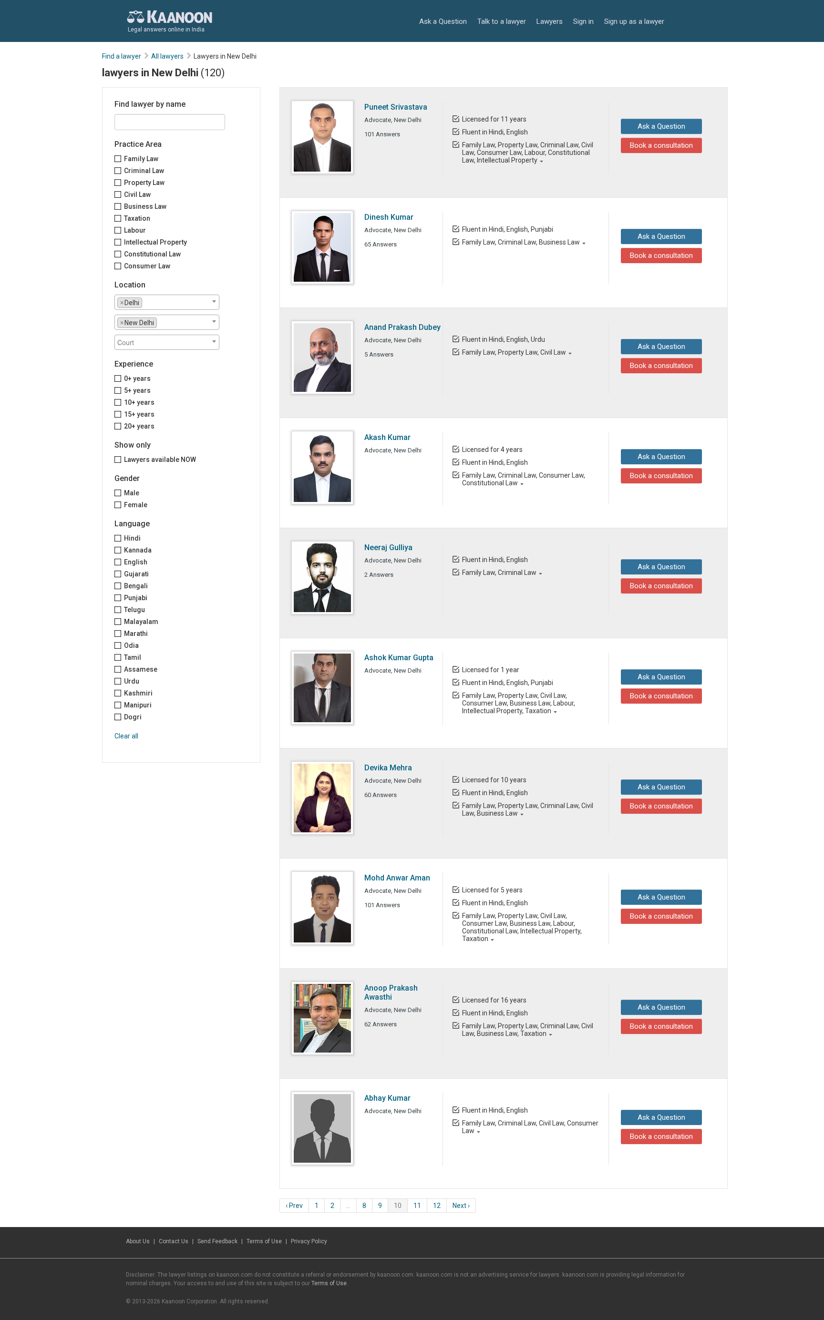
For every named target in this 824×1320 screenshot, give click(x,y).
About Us (138, 1241)
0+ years (137, 378)
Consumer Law (147, 266)
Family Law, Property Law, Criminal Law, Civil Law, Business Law (527, 809)
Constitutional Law (152, 254)
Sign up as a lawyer (634, 21)
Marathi (136, 633)
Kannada (138, 550)
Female (135, 505)
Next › (461, 1205)
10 (398, 1205)
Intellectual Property (155, 242)
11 (417, 1205)
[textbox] (147, 302)
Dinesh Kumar (388, 217)
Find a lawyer (121, 56)
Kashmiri (138, 693)
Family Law (141, 159)
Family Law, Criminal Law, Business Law (521, 242)
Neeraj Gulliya (388, 547)
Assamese (140, 669)
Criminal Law (144, 170)
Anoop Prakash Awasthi (391, 992)
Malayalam (141, 621)
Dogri (133, 717)
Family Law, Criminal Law (499, 572)
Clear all (126, 736)
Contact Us (173, 1241)
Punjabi (135, 598)
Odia (131, 645)
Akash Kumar (387, 437)
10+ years (139, 402)
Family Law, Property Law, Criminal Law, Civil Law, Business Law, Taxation (527, 1029)
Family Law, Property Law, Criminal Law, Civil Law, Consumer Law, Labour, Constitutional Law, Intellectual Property (527, 152)
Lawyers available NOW (160, 459)
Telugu (134, 610)
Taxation (137, 218)
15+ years (139, 414)
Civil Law (137, 194)
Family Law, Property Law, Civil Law (514, 352)
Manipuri (138, 705)
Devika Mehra (388, 767)
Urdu (131, 681)
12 (437, 1205)
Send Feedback (217, 1241)
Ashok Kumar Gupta (398, 657)
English (135, 562)
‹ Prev (294, 1205)
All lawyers (167, 56)
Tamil (132, 657)
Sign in (583, 21)
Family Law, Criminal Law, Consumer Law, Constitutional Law (523, 479)
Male (131, 493)
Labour (135, 230)
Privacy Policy (309, 1241)
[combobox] (166, 302)
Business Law (145, 206)
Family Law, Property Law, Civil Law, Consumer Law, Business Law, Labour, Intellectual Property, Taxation (518, 703)
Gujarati (136, 574)
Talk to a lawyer (501, 21)
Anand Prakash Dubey (402, 327)
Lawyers (549, 21)
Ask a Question (443, 21)
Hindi (132, 538)
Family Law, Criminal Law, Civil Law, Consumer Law (530, 1127)
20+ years (139, 426)
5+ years (137, 390)
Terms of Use (264, 1241)
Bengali (136, 586)
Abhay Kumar (387, 1098)
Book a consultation (661, 145)
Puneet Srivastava (395, 107)
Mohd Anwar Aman (397, 877)
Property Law (144, 182)
